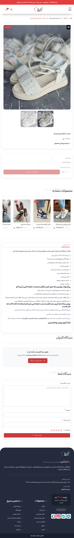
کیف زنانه (42, 510)
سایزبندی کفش (66, 162)
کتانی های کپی (40, 514)
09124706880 (65, 489)
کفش (65, 18)
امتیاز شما (66, 430)
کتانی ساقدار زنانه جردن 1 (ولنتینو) (43, 224)
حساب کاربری (17, 514)
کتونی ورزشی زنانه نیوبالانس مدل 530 (62, 224)
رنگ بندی (68, 158)
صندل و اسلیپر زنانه (54, 18)
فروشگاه (18, 510)
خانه (71, 18)
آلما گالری (37, 301)
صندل (52, 270)
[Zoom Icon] (69, 27)
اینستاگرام (44, 301)
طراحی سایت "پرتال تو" (37, 536)
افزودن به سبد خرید (30, 172)
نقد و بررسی (66, 245)
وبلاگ (19, 522)
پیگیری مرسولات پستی (14, 518)
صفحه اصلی (17, 506)
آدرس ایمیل (66, 420)
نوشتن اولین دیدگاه (36, 360)
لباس (43, 529)
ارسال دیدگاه (37, 435)
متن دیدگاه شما (65, 383)
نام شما (67, 410)
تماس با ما (18, 526)
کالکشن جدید (40, 522)
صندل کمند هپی (26, 224)
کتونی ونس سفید (39, 518)
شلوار (43, 526)
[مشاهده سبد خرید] (6, 10)
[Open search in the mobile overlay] (11, 9)
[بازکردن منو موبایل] (69, 9)
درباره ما (18, 529)
